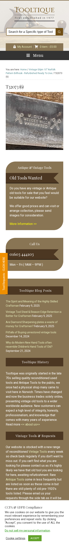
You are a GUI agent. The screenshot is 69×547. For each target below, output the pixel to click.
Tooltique (34, 10)
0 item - (48, 46)
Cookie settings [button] (15, 538)
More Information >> (23, 224)
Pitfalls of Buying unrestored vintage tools (31, 332)
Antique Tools (15, 479)
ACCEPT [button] (34, 538)
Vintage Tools (38, 451)
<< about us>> (30, 424)
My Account (24, 46)
